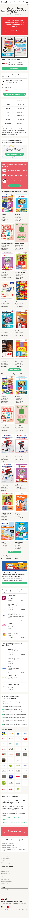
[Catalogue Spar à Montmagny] (25, 749)
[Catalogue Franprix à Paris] (11, 754)
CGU (2, 912)
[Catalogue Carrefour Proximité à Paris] (11, 760)
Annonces (24, 5)
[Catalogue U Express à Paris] (18, 749)
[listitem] (7, 207)
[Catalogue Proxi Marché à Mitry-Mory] (11, 766)
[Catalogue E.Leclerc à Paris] (11, 734)
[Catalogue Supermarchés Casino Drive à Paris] (11, 783)
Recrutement (4, 894)
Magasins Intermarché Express (9, 847)
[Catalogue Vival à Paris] (11, 749)
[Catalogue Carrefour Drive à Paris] (25, 766)
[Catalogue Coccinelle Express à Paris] (4, 776)
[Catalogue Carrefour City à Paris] (4, 744)
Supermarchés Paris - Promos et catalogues (14, 822)
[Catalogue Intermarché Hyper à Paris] (25, 783)
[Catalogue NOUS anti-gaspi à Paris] (4, 789)
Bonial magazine (4, 860)
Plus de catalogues (14, 369)
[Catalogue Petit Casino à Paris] (11, 744)
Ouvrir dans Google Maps (14, 154)
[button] (14, 53)
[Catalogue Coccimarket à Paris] (25, 754)
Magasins (11, 843)
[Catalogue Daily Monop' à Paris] (4, 760)
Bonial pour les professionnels (8, 892)
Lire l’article (14, 583)
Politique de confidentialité (21, 909)
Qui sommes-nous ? (5, 858)
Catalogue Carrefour (6, 873)
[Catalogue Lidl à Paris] (4, 734)
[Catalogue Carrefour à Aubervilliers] (18, 734)
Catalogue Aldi (4, 883)
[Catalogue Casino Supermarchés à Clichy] (4, 749)
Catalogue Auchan (5, 879)
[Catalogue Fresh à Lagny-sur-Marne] (4, 783)
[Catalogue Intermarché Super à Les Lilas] (11, 739)
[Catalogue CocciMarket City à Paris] (25, 776)
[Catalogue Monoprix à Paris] (25, 744)
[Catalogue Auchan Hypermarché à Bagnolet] (4, 739)
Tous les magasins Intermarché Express (14, 94)
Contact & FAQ (4, 889)
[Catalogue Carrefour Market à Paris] (18, 739)
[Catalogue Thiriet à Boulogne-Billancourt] (11, 789)
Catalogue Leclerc (5, 871)
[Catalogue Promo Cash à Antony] (18, 760)
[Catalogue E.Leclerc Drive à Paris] (4, 766)
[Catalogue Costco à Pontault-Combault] (18, 776)
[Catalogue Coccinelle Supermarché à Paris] (18, 754)
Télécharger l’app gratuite (7, 863)
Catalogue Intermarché (6, 881)
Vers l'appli (14, 30)
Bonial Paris (4, 843)
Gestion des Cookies (20, 912)
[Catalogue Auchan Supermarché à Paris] (25, 739)
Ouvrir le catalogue (14, 68)
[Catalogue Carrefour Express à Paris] (25, 760)
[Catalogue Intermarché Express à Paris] (18, 783)
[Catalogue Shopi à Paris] (11, 776)
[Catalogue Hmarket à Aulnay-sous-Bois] (18, 789)
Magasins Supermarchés (8, 845)
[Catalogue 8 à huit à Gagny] (11, 771)
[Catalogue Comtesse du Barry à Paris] (4, 771)
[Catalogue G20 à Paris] (4, 754)
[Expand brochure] (14, 47)
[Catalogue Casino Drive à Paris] (18, 771)
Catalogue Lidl (4, 869)
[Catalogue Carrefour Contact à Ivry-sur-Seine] (18, 766)
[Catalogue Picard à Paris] (18, 744)
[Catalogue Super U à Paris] (25, 734)
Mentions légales (5, 909)
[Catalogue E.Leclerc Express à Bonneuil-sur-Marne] (25, 771)
